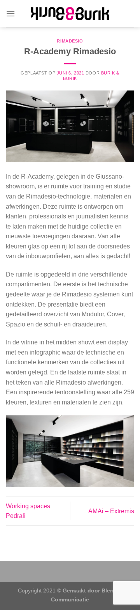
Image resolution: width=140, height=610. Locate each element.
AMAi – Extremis (111, 511)
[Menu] (10, 13)
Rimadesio (70, 41)
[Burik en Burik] (70, 13)
